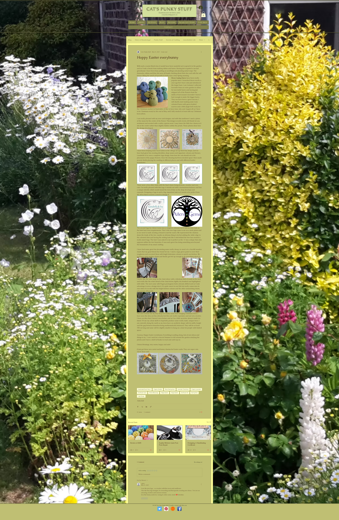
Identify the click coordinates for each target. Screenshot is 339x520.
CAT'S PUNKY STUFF (169, 9)
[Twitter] (159, 509)
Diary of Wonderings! (142, 40)
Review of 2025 (135, 443)
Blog (129, 40)
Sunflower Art (184, 393)
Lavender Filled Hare (183, 389)
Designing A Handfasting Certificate (197, 444)
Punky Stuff (158, 40)
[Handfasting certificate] (198, 432)
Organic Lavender (196, 389)
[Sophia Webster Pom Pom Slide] (169, 432)
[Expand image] (155, 131)
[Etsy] (173, 509)
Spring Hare (194, 393)
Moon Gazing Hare (170, 389)
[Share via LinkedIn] (146, 407)
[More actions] (201, 52)
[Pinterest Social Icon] (166, 509)
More (201, 40)
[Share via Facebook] (138, 407)
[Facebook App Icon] (179, 509)
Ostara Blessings (153, 393)
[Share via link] (151, 407)
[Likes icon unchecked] (142, 498)
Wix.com (184, 505)
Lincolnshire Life (189, 40)
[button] (203, 14)
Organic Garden (158, 389)
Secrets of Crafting (173, 40)
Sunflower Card (142, 393)
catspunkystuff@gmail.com (169, 15)
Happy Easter (164, 393)
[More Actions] (201, 484)
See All (209, 422)
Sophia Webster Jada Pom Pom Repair (168, 444)
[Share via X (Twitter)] (142, 407)
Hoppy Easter (174, 393)
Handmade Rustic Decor (144, 389)
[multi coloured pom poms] (141, 432)
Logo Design (141, 396)
